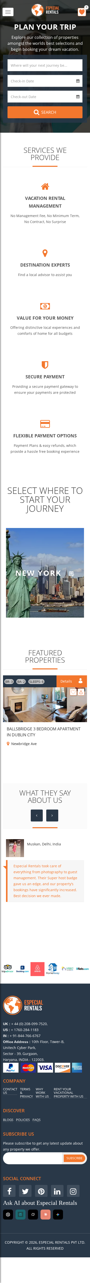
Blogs (8, 1120)
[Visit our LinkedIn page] (57, 1191)
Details (66, 681)
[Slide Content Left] (37, 815)
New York (39, 573)
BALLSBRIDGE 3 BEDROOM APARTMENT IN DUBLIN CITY (43, 732)
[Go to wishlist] (82, 12)
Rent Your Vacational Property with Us (68, 1092)
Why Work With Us (42, 1092)
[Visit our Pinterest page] (41, 1191)
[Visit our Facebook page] (9, 1191)
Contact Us (10, 1091)
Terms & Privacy (26, 1092)
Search (48, 112)
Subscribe (74, 1158)
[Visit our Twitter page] (25, 1191)
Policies (23, 1120)
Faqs (36, 1120)
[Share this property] (81, 692)
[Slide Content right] (52, 815)
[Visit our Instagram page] (73, 1191)
